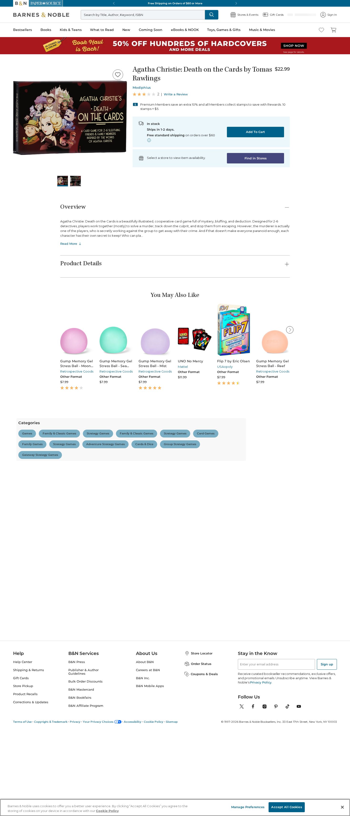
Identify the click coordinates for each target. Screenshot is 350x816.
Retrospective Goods (76, 371)
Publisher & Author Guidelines (83, 753)
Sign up (327, 746)
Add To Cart (255, 132)
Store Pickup (23, 768)
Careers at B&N (148, 751)
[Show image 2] (75, 181)
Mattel (183, 367)
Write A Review (245, 467)
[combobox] (125, 519)
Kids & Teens (71, 30)
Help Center (22, 743)
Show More (172, 708)
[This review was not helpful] (284, 588)
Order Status (201, 745)
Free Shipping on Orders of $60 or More (175, 3)
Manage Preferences (248, 807)
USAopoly (225, 367)
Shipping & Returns (28, 751)
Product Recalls (25, 776)
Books (45, 30)
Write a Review (176, 94)
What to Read (102, 30)
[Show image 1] (62, 181)
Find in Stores (256, 158)
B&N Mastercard (81, 771)
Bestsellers (22, 30)
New (126, 30)
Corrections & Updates (30, 784)
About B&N (145, 743)
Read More (68, 244)
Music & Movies (262, 30)
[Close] (342, 807)
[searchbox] (76, 518)
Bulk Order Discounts (85, 763)
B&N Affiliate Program (85, 787)
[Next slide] (290, 330)
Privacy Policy (260, 764)
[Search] (227, 15)
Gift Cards (21, 760)
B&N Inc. (143, 760)
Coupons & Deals (204, 756)
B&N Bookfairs (79, 779)
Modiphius (142, 87)
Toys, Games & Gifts (223, 30)
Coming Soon (150, 30)
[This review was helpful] (276, 589)
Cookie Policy (107, 811)
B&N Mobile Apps (150, 768)
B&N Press (76, 743)
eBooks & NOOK (185, 30)
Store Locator (201, 735)
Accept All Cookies (286, 807)
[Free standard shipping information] (149, 140)
